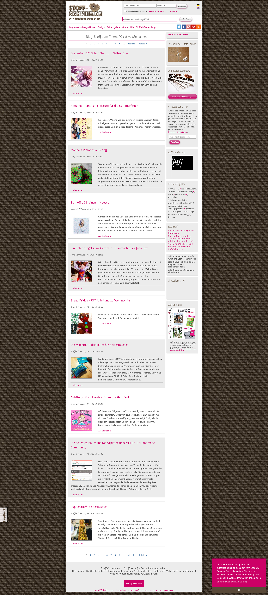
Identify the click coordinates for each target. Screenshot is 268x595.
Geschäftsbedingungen (104, 590)
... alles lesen (76, 93)
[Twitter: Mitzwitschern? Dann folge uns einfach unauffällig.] (179, 27)
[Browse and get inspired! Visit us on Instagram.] (188, 27)
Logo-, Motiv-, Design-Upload (82, 27)
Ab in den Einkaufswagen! (182, 96)
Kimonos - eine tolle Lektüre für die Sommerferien (104, 106)
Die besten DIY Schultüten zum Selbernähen (99, 53)
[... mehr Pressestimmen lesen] (181, 338)
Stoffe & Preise (142, 27)
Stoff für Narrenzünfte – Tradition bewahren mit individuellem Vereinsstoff (180, 238)
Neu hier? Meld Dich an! (178, 34)
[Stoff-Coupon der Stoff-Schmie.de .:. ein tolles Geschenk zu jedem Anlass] (178, 61)
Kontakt (159, 590)
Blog (153, 27)
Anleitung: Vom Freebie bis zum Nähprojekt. (100, 397)
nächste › (132, 43)
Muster (125, 27)
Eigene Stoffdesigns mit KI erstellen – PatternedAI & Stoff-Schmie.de (180, 246)
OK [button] (239, 590)
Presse (151, 590)
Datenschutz (121, 590)
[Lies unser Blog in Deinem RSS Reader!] (198, 27)
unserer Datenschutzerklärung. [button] (232, 582)
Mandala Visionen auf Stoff (88, 150)
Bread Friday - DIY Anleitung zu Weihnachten (100, 300)
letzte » (143, 43)
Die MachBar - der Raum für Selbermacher (99, 345)
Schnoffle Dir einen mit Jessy (89, 202)
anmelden (174, 11)
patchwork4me (186, 349)
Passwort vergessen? (157, 11)
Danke (130, 590)
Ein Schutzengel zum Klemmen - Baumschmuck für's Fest (109, 248)
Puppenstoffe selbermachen (88, 507)
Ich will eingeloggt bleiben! (137, 11)
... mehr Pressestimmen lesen (183, 350)
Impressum (168, 590)
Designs (101, 27)
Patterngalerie (113, 27)
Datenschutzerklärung (177, 132)
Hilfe (132, 27)
